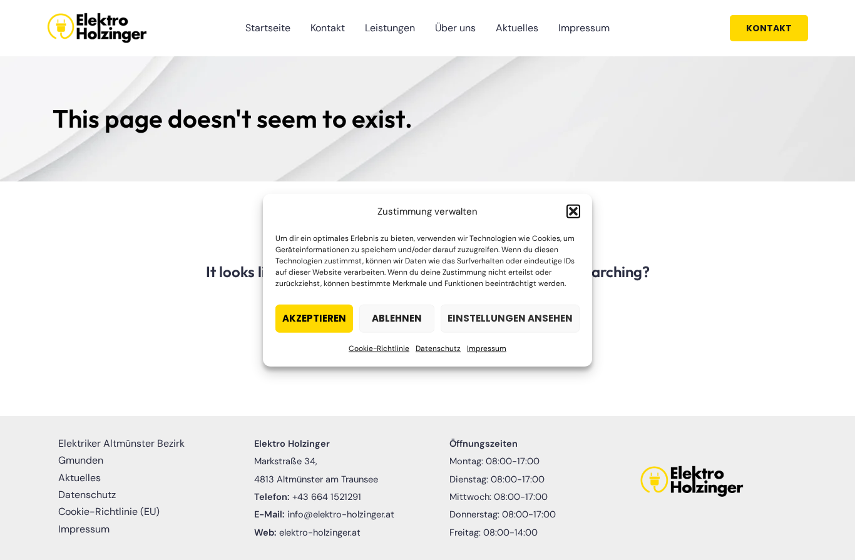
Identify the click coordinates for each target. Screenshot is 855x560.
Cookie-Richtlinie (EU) (109, 511)
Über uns (455, 27)
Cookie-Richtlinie (379, 349)
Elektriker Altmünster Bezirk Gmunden (121, 452)
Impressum (486, 349)
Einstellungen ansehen (510, 318)
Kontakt (327, 27)
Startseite (267, 27)
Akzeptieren (314, 318)
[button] (573, 211)
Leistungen (390, 27)
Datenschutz (438, 349)
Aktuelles (517, 27)
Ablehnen (397, 318)
